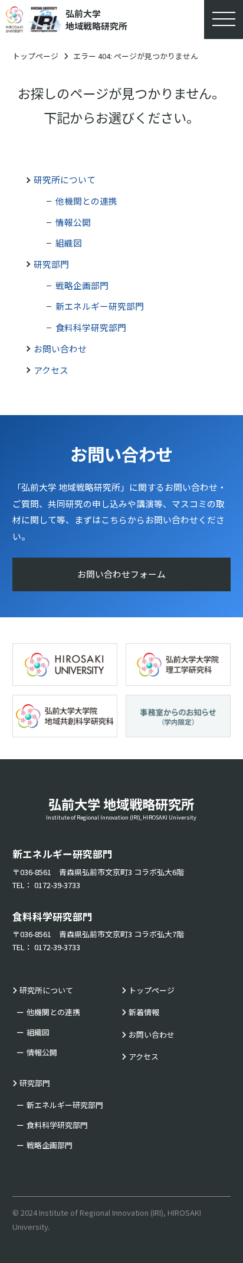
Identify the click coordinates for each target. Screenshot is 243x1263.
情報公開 (73, 222)
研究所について (65, 179)
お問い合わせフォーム (121, 574)
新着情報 (144, 1012)
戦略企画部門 (82, 285)
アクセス (51, 370)
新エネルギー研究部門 (99, 306)
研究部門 (51, 264)
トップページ (35, 55)
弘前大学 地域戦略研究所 (121, 807)
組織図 (68, 243)
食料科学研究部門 (90, 327)
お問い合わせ (60, 348)
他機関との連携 (86, 201)
